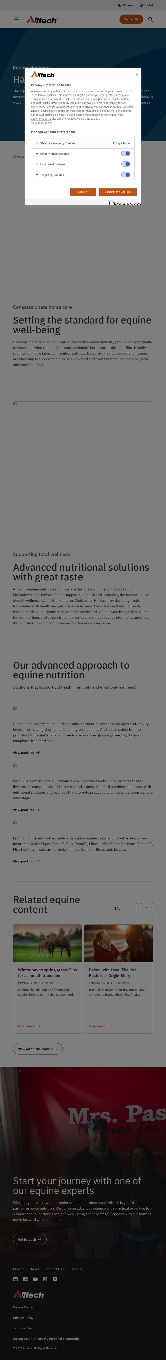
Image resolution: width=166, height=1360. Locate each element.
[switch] (125, 153)
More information (41, 122)
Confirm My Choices (118, 191)
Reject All (83, 191)
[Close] (136, 74)
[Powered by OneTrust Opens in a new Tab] (124, 202)
